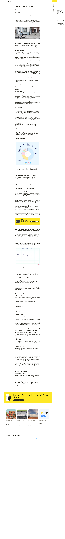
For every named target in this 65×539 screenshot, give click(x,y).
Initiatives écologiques (9, 420)
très (34, 46)
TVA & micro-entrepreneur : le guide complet (43, 438)
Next (50, 418)
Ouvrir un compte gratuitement (18, 400)
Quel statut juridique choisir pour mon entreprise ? (13, 438)
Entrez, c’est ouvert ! (28, 385)
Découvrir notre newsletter (34, 221)
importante (31, 53)
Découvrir (54, 1)
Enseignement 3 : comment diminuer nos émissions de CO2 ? (60, 21)
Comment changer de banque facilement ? (28, 438)
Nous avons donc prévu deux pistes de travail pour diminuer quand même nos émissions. (60, 24)
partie (27, 53)
